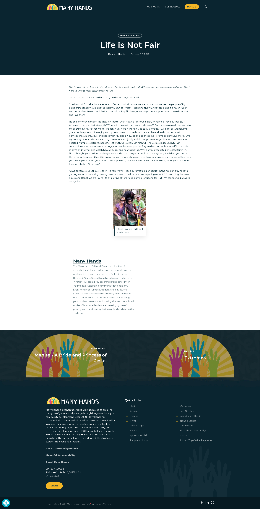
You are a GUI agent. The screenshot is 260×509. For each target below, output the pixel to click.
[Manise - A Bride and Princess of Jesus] (65, 355)
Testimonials (186, 425)
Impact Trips (137, 425)
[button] (6, 503)
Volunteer (185, 406)
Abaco (133, 411)
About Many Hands (57, 462)
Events (133, 430)
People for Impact (140, 440)
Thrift (133, 421)
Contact (184, 435)
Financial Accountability (61, 455)
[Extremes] (195, 355)
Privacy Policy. (52, 504)
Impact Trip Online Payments (196, 440)
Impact (134, 416)
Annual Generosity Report (62, 448)
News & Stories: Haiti (130, 35)
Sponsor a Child (138, 435)
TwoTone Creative (103, 504)
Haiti (132, 406)
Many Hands (118, 54)
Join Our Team (188, 411)
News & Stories (188, 421)
